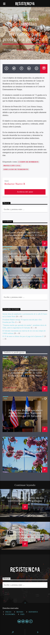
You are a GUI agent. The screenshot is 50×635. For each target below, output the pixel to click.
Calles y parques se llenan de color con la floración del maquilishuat (25, 453)
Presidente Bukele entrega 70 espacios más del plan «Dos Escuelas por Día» (25, 256)
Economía (10, 614)
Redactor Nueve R (27, 49)
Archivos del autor (25, 192)
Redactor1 (7, 468)
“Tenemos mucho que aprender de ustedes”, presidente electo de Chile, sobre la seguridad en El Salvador (25, 278)
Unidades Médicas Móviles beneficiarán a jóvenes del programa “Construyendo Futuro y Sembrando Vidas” (25, 533)
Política (7, 249)
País (25, 15)
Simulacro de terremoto (16, 169)
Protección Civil (12, 166)
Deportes (33, 612)
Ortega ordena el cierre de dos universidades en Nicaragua (25, 499)
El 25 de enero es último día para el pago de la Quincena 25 (23, 336)
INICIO (8, 612)
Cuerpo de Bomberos (28, 162)
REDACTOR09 (9, 428)
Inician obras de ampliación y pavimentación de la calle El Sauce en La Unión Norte (25, 235)
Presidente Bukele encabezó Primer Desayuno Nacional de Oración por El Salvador (25, 413)
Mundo (20, 612)
